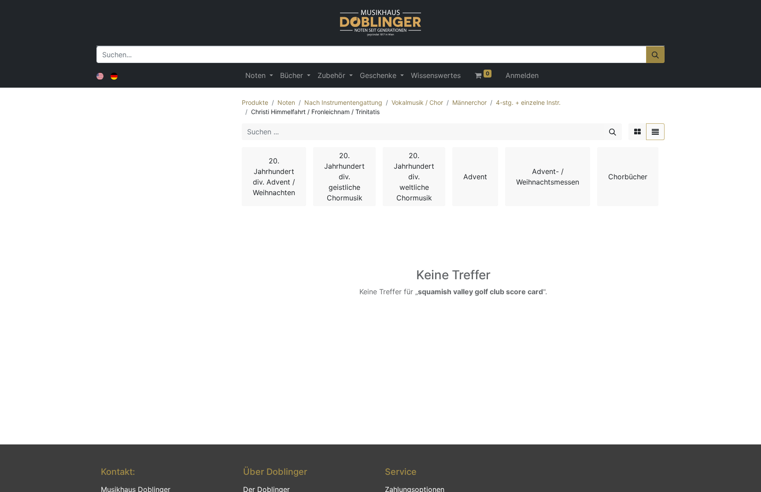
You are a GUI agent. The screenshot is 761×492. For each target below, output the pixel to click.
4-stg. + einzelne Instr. (528, 102)
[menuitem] (435, 75)
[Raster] (637, 131)
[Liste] (655, 131)
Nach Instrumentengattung (343, 102)
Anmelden (522, 75)
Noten (286, 102)
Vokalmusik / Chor (417, 102)
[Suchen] (655, 54)
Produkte (255, 102)
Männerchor (469, 102)
